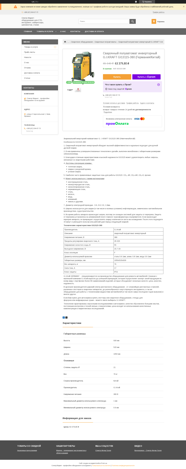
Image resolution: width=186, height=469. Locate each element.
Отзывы (27, 68)
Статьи (27, 78)
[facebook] (64, 318)
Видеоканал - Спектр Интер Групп (148, 450)
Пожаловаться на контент (101, 465)
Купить (117, 77)
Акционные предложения (27, 450)
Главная (28, 31)
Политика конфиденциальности (123, 465)
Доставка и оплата (94, 31)
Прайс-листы (29, 52)
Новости (27, 57)
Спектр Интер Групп (103, 450)
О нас (63, 31)
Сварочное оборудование (82, 42)
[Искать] (132, 21)
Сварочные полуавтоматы (105, 42)
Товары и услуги (45, 31)
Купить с (142, 77)
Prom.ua (104, 463)
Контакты (75, 31)
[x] (66, 318)
